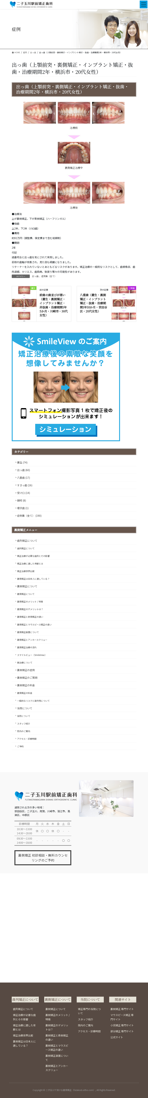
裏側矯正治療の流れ (27, 647)
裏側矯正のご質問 (27, 677)
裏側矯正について (27, 586)
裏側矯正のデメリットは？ (30, 609)
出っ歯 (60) (23, 470)
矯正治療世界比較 (25, 571)
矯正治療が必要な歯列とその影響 (33, 555)
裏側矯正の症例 (26, 670)
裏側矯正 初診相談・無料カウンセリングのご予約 (43, 857)
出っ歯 (35, 276)
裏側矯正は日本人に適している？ (33, 578)
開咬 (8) (21, 500)
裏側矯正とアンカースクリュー (32, 639)
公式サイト (116, 1037)
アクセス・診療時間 (26, 738)
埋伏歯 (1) (23, 508)
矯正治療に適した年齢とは (30, 563)
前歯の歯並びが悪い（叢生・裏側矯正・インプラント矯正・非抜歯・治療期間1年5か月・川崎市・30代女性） (54, 305)
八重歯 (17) (23, 477)
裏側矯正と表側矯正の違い (30, 616)
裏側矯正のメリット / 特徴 (30, 601)
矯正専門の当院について (89, 1011)
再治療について (24, 662)
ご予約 (20, 746)
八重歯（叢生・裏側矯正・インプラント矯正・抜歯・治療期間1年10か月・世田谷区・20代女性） (93, 303)
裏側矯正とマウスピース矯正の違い (34, 624)
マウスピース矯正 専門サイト (122, 1017)
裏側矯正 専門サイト (122, 1009)
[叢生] (24, 303)
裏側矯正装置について (28, 632)
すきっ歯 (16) (24, 485)
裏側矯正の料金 (26, 685)
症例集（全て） (48, 276)
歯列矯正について (27, 540)
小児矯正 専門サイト (122, 1025)
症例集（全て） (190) (29, 515)
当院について (24, 708)
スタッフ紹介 (23, 723)
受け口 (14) (23, 493)
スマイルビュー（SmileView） (32, 654)
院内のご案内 (23, 731)
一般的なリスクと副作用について (33, 700)
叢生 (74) (22, 462)
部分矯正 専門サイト (122, 1031)
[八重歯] (124, 299)
